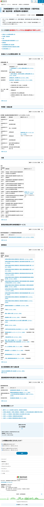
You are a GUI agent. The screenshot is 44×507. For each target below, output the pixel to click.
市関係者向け (3, 461)
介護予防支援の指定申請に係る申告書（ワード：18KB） (16, 329)
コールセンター (36, 2)
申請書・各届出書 (6, 36)
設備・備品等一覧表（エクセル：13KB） (13, 313)
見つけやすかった (6, 450)
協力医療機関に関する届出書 (8, 44)
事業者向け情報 (14, 4)
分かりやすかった (6, 445)
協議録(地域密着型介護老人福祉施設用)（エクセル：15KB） (17, 341)
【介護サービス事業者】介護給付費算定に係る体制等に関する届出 (16, 414)
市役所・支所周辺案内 (20, 494)
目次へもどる (4, 100)
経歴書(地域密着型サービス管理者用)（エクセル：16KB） (17, 305)
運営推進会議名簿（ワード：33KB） (12, 354)
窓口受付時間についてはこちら (6, 482)
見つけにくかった (14, 450)
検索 (39, 2)
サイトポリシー (4, 468)
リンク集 (3, 473)
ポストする (40, 15)
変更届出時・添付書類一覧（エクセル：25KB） (19, 77)
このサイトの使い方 (5, 463)
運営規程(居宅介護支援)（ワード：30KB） (19, 390)
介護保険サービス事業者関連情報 (24, 4)
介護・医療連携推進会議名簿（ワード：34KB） (14, 358)
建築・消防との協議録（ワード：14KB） (13, 340)
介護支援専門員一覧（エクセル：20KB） (13, 337)
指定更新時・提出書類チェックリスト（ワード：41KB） (21, 80)
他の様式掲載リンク (6, 48)
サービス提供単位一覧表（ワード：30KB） (13, 346)
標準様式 (4, 42)
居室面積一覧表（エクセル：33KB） (12, 317)
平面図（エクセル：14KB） (10, 309)
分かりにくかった (14, 445)
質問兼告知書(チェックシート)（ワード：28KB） (15, 332)
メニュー (42, 2)
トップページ (9, 4)
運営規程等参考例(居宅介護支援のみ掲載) (10, 46)
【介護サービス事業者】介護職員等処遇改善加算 (12, 416)
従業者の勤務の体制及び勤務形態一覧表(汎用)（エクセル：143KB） (19, 259)
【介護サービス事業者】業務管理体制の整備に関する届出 (14, 418)
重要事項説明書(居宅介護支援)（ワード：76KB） (20, 392)
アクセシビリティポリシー (6, 466)
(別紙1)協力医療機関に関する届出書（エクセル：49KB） (13, 371)
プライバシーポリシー (5, 471)
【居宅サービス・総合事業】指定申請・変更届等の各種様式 (14, 410)
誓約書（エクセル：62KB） (10, 325)
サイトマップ (3, 459)
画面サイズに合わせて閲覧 (34, 59)
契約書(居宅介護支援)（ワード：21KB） (18, 398)
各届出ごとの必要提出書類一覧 (8, 34)
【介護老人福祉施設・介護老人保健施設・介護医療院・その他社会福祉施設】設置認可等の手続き (22, 412)
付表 (3, 38)
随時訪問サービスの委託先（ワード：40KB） (14, 350)
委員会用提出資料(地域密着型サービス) (10, 40)
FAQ (32, 2)
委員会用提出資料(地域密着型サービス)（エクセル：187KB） (21, 237)
